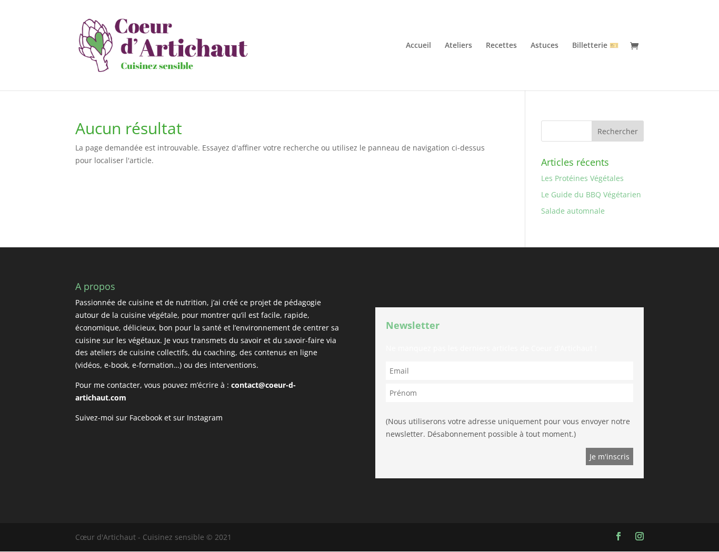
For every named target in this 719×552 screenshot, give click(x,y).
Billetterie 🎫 (595, 46)
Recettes (501, 46)
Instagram (205, 418)
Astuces (544, 46)
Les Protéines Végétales (582, 178)
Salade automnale (573, 211)
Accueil (418, 46)
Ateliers (458, 46)
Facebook (145, 418)
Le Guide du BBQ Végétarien (591, 194)
